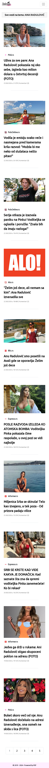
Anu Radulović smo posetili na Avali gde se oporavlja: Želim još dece (24, 360)
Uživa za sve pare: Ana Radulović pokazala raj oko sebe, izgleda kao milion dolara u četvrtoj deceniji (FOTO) (22, 69)
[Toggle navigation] (43, 4)
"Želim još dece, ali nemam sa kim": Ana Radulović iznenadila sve (24, 292)
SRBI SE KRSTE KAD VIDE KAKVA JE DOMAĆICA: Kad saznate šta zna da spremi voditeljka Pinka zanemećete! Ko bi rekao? (24, 579)
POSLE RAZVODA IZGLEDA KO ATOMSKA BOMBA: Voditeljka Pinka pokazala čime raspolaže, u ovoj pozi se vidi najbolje (24, 433)
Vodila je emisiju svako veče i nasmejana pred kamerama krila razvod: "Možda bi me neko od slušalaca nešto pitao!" (23, 147)
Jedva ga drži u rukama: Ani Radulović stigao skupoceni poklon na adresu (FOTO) (22, 651)
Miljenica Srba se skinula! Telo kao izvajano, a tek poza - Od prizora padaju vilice (24, 506)
